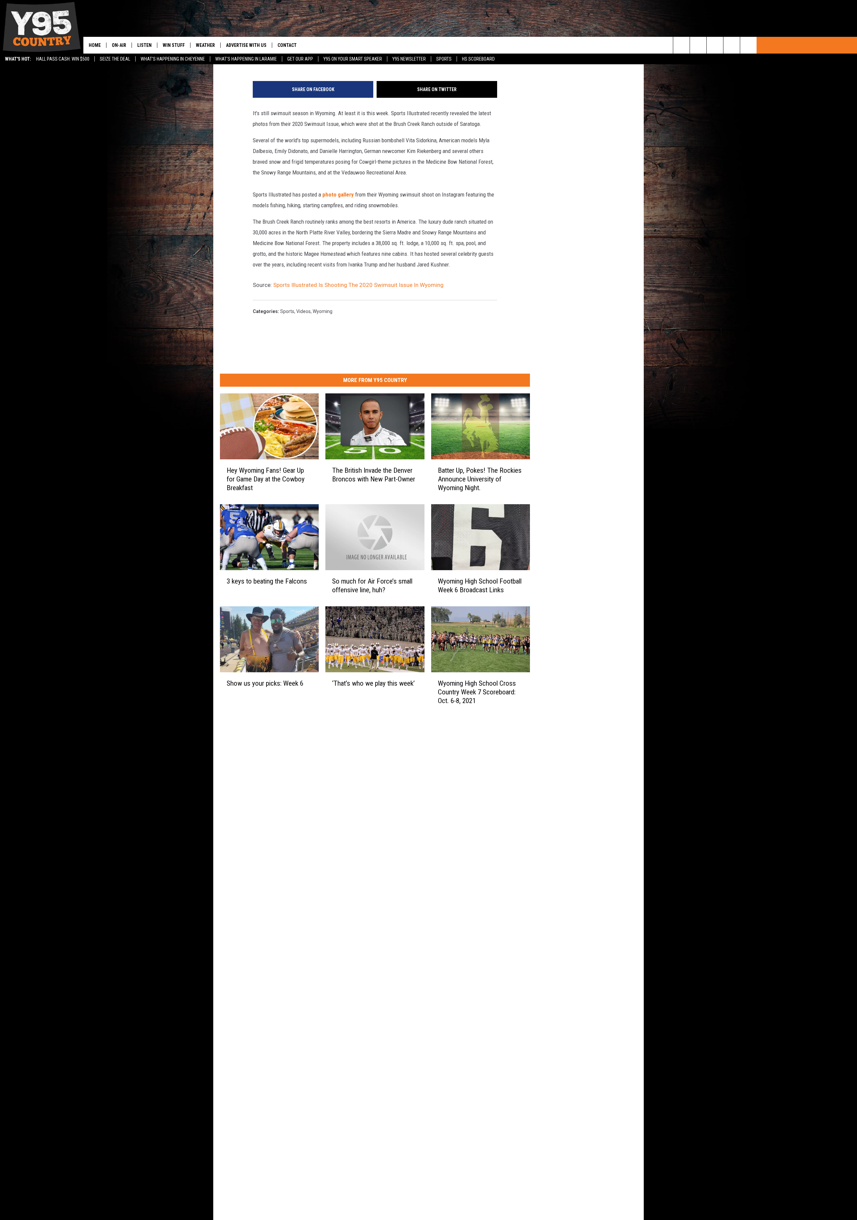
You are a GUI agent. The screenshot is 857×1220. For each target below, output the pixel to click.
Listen (144, 45)
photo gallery (338, 194)
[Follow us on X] (731, 45)
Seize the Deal (115, 59)
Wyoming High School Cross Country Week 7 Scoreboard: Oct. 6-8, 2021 (477, 692)
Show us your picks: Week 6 (265, 683)
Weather (205, 45)
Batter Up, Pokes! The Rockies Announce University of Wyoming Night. (480, 479)
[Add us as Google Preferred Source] (698, 45)
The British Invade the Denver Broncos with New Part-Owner (373, 474)
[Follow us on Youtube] (748, 45)
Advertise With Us (246, 45)
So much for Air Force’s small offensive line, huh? (372, 585)
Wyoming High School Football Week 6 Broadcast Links (480, 585)
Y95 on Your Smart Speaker (352, 59)
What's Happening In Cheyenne (173, 59)
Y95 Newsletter (409, 59)
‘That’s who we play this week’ (373, 683)
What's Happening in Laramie (246, 59)
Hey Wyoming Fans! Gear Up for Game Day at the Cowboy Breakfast (266, 479)
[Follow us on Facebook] (715, 45)
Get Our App (300, 59)
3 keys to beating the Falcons (267, 581)
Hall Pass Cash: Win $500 (62, 59)
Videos (303, 311)
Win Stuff (174, 45)
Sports (444, 59)
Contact (287, 45)
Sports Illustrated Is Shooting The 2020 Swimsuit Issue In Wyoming (358, 285)
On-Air (119, 45)
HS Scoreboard (478, 59)
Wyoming (322, 311)
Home (95, 45)
